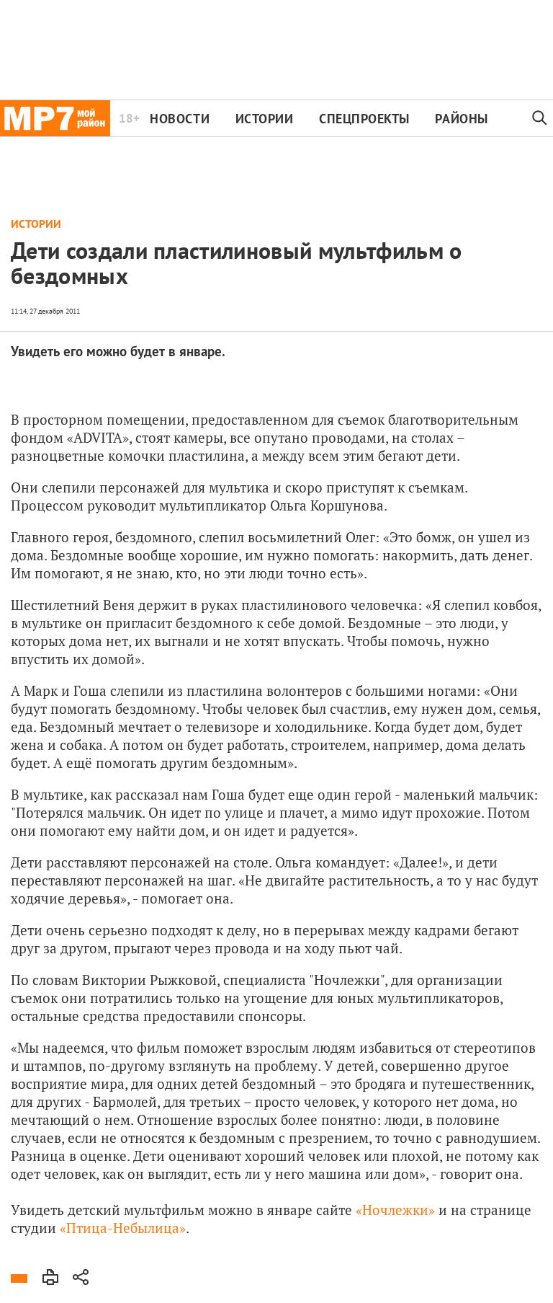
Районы (461, 118)
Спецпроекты (364, 118)
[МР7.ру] (55, 118)
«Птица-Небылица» (123, 1228)
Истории (264, 118)
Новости (180, 118)
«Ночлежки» (393, 1210)
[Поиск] (540, 118)
